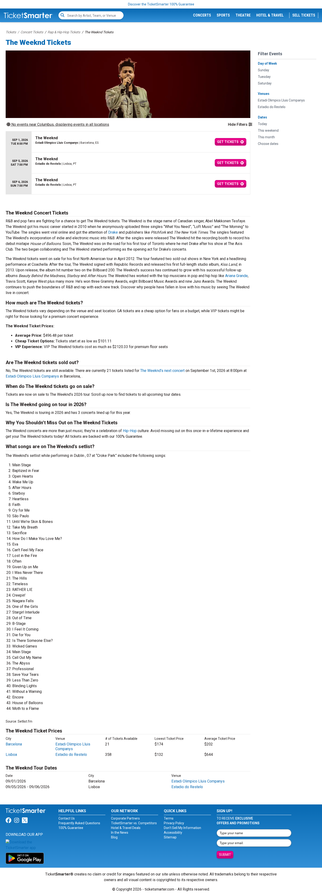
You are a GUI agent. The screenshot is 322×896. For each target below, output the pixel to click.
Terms (168, 818)
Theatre (243, 15)
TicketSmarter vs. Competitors (134, 823)
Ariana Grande (236, 275)
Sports (223, 15)
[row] (128, 141)
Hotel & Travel (270, 15)
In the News (119, 832)
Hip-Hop (130, 431)
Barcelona (14, 744)
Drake (113, 232)
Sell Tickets (303, 15)
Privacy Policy (174, 823)
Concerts (202, 15)
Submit (225, 855)
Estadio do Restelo (71, 754)
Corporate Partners (125, 818)
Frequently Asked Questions (79, 823)
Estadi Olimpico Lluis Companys (32, 376)
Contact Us (66, 818)
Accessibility (173, 832)
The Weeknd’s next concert (162, 370)
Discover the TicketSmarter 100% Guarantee (161, 4)
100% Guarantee (70, 828)
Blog (114, 837)
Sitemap (170, 837)
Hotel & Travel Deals (125, 828)
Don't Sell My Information (182, 828)
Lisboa (11, 754)
